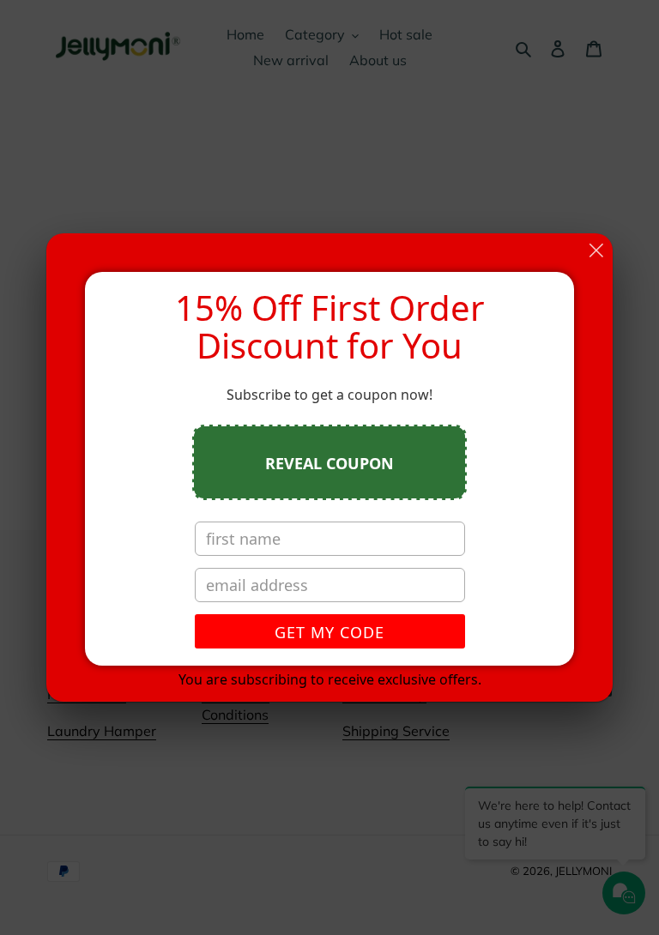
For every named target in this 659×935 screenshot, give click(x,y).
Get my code (329, 632)
